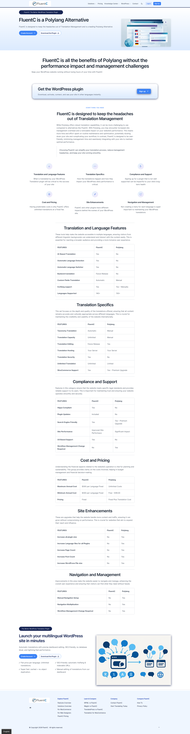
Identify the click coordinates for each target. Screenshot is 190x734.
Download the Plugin (49, 33)
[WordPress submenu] (130, 3)
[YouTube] (30, 707)
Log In (149, 3)
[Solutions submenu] (95, 3)
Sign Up (157, 3)
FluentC (45, 727)
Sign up (142, 91)
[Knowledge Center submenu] (119, 3)
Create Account (27, 33)
